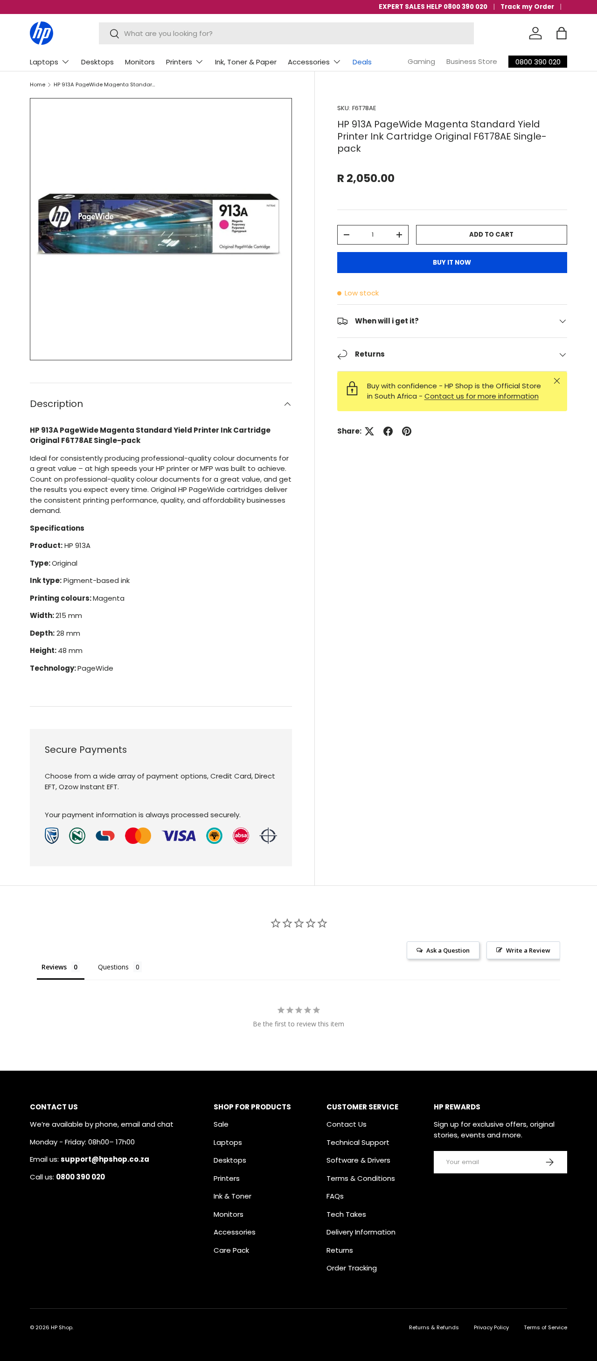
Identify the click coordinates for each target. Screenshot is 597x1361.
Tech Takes (346, 1214)
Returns (339, 1250)
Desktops (97, 62)
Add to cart (491, 234)
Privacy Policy (491, 1327)
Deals (362, 62)
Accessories (309, 62)
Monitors (140, 62)
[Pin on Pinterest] (406, 431)
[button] (561, 33)
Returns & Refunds (434, 1327)
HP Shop (61, 1327)
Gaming (421, 61)
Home (37, 84)
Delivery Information (361, 1232)
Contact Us (346, 1124)
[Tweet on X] (369, 431)
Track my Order (527, 6)
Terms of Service (545, 1327)
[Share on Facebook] (388, 431)
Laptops (44, 62)
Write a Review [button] (528, 950)
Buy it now (452, 262)
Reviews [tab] (54, 966)
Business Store (471, 61)
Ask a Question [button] (448, 950)
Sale (221, 1124)
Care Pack (231, 1250)
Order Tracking (351, 1268)
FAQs (335, 1196)
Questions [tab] (113, 966)
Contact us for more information (481, 396)
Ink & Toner (232, 1196)
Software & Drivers (358, 1160)
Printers (179, 62)
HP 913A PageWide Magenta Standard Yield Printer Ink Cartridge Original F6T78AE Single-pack (106, 84)
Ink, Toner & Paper (246, 62)
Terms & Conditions (360, 1178)
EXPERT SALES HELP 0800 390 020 (433, 6)
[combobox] (286, 33)
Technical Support (357, 1142)
